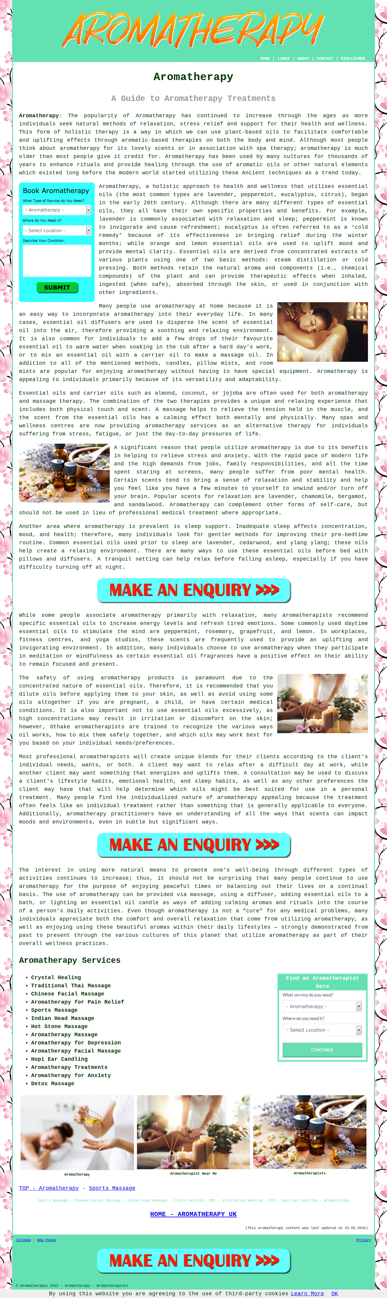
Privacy (363, 1240)
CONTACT (325, 58)
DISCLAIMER (353, 58)
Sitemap (23, 1240)
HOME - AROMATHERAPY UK (193, 1214)
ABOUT (303, 58)
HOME (265, 58)
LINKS (284, 58)
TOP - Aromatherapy (49, 1188)
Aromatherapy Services (70, 960)
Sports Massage (112, 1188)
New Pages (46, 1240)
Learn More (307, 1294)
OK (334, 1294)
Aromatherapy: (40, 116)
